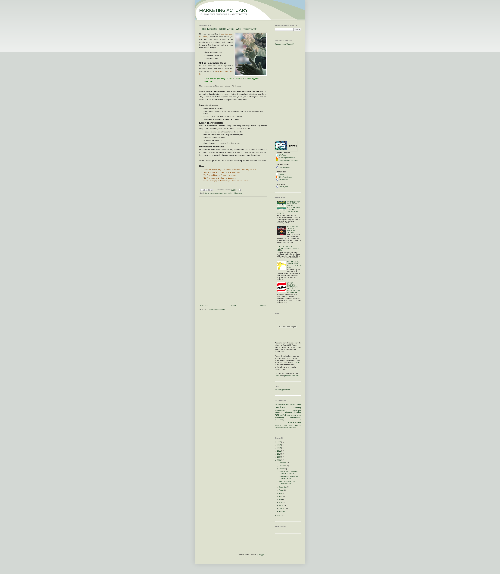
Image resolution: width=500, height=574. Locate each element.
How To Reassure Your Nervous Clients (287, 482)
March (281, 505)
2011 (279, 451)
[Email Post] (239, 190)
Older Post (262, 305)
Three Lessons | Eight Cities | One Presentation (228, 28)
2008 (279, 460)
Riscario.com (283, 180)
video (294, 427)
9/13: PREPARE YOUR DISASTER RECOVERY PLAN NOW (294, 264)
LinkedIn (278, 376)
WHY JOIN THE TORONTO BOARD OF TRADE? (292, 229)
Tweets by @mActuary (282, 390)
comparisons (280, 410)
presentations (219, 193)
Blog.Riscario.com (285, 177)
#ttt (276, 404)
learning (297, 412)
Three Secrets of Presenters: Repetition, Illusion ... (289, 472)
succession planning (281, 427)
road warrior (228, 193)
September (283, 487)
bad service (290, 405)
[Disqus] (233, 232)
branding (297, 408)
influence (288, 412)
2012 (279, 448)
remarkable (294, 422)
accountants (281, 404)
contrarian (279, 412)
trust (290, 427)
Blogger (261, 555)
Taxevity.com (283, 187)
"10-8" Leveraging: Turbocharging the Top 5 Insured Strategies (227, 181)
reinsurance (278, 423)
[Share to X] (206, 190)
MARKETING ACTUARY (223, 10)
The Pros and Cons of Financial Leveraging (220, 175)
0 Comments (238, 193)
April (281, 502)
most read (290, 415)
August (281, 490)
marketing (280, 415)
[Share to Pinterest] (211, 190)
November (283, 466)
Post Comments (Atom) (217, 309)
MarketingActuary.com (287, 158)
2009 (279, 457)
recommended (296, 420)
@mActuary (283, 155)
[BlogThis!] (204, 190)
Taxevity (296, 363)
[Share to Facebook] (209, 190)
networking (279, 417)
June (281, 496)
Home (233, 305)
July (280, 493)
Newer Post (204, 305)
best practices (209, 193)
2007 (279, 515)
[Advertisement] (233, 285)
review (285, 425)
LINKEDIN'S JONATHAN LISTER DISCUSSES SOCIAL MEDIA (288, 248)
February (282, 508)
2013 (279, 445)
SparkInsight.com (285, 167)
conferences (296, 410)
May (280, 499)
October (282, 469)
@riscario (282, 174)
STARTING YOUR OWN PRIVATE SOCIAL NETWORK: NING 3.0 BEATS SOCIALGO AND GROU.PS (288, 207)
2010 (279, 454)
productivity (279, 420)
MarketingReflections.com (288, 160)
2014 (279, 442)
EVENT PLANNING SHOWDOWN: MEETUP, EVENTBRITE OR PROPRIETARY (293, 287)
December (283, 463)
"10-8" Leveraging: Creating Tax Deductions (220, 178)
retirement (278, 425)
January (282, 511)
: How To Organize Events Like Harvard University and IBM (230, 169)
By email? (290, 44)
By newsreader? (281, 44)
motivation (297, 415)
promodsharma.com (291, 376)
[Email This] (201, 190)
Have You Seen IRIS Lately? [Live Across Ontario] (223, 172)
